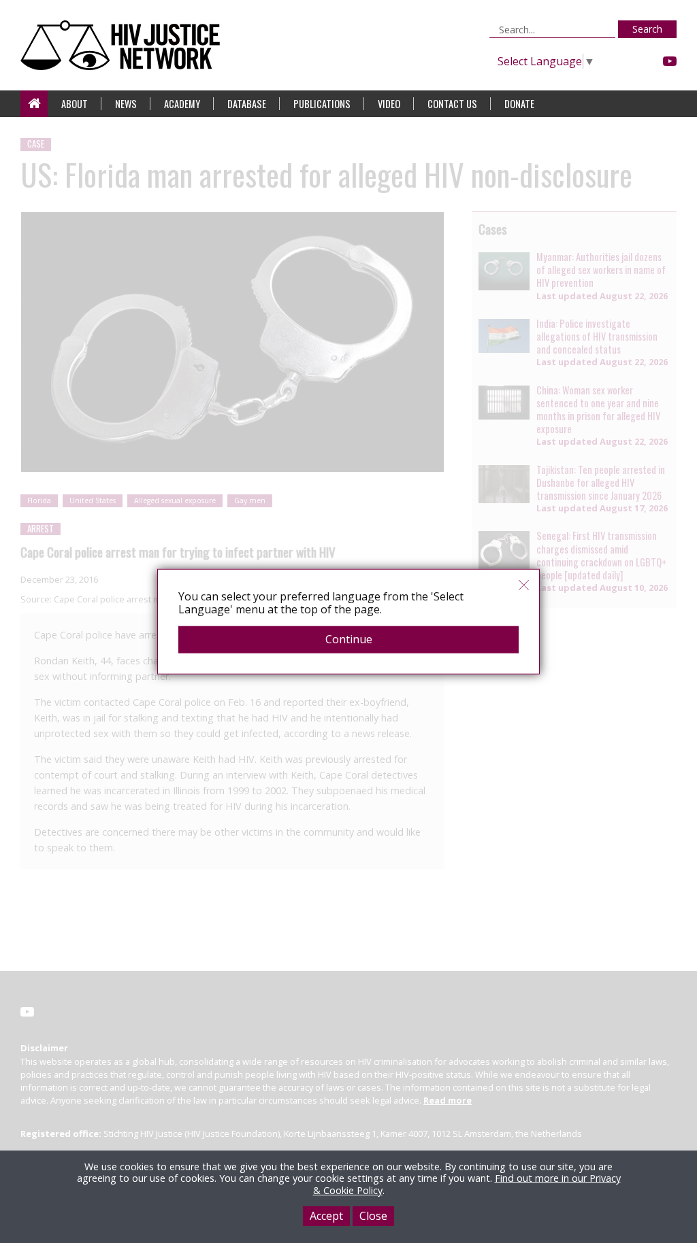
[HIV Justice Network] (123, 45)
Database (246, 104)
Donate (519, 104)
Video (389, 104)
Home (34, 103)
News (126, 104)
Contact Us (452, 104)
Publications (322, 104)
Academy (182, 104)
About (74, 104)
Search (647, 28)
